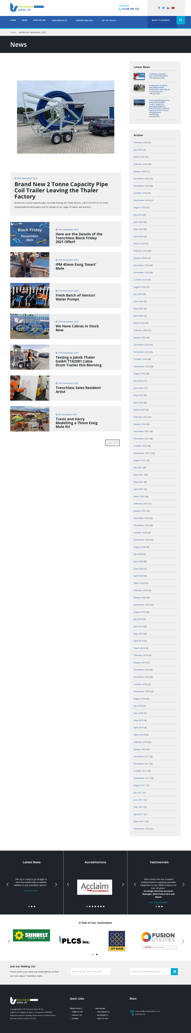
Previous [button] (9, 941)
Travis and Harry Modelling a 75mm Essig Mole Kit (77, 422)
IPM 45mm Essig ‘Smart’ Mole (76, 266)
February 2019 (141, 655)
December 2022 (141, 344)
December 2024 (141, 178)
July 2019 (138, 619)
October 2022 (140, 359)
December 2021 (141, 431)
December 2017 (141, 756)
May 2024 (138, 229)
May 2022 (138, 395)
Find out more (31, 890)
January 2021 (140, 510)
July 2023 (138, 294)
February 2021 (141, 503)
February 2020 (141, 590)
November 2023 (142, 272)
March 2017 (139, 821)
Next (55, 884)
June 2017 (138, 799)
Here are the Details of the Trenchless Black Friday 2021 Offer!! (79, 238)
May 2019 (138, 633)
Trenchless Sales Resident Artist (78, 389)
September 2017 (142, 778)
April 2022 (138, 402)
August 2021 (140, 460)
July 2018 (138, 705)
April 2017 (138, 814)
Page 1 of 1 (112, 442)
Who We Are (39, 20)
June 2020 (138, 561)
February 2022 (141, 416)
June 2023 (138, 301)
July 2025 (138, 149)
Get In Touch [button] (109, 20)
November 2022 (142, 351)
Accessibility (102, 1015)
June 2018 (138, 713)
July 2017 (138, 792)
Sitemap (75, 1018)
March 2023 (139, 322)
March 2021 (139, 496)
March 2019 (139, 648)
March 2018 (139, 734)
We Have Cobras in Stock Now (77, 328)
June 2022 (138, 387)
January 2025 (140, 171)
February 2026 (141, 142)
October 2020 (140, 532)
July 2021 (138, 467)
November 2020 (142, 525)
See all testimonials (158, 902)
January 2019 (140, 662)
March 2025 (139, 156)
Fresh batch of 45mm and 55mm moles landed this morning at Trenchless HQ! (159, 88)
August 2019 (140, 611)
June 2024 (138, 221)
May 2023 (138, 308)
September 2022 (142, 366)
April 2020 (138, 575)
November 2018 (142, 676)
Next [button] (182, 941)
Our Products (103, 1012)
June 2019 (138, 626)
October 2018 (140, 684)
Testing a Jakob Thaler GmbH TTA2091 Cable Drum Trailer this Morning (79, 361)
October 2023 (140, 279)
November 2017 (142, 763)
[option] (31, 935)
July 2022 (138, 380)
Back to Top (102, 1018)
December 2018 (141, 669)
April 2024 (138, 236)
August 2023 (140, 286)
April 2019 (138, 640)
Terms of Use (77, 1012)
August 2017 (140, 785)
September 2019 (142, 604)
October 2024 (140, 192)
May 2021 (138, 481)
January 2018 (140, 749)
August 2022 (140, 373)
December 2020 (141, 518)
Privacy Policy (76, 1008)
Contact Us (77, 1015)
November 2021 (142, 438)
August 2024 (140, 207)
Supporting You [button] (84, 20)
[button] (181, 20)
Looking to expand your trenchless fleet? (158, 75)
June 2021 (138, 474)
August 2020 (140, 546)
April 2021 (138, 489)
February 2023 (141, 330)
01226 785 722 (130, 9)
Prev (8, 884)
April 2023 (138, 315)
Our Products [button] (60, 20)
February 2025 (141, 164)
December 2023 (141, 265)
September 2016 (142, 828)
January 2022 (140, 424)
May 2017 (138, 806)
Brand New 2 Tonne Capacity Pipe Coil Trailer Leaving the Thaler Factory (61, 190)
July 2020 (138, 554)
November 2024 (142, 185)
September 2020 (142, 539)
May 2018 (138, 720)
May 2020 (138, 568)
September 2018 (142, 691)
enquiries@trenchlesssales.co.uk (147, 1011)
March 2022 (139, 409)
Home (13, 20)
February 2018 (141, 741)
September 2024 (142, 200)
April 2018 (138, 727)
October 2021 (140, 445)
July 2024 (138, 214)
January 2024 (140, 257)
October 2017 (140, 770)
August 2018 (140, 698)
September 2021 (142, 453)
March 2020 (139, 583)
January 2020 (140, 597)
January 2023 (140, 337)
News (25, 20)
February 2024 (141, 250)
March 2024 (139, 243)
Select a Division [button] (161, 20)
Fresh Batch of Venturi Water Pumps (75, 297)
